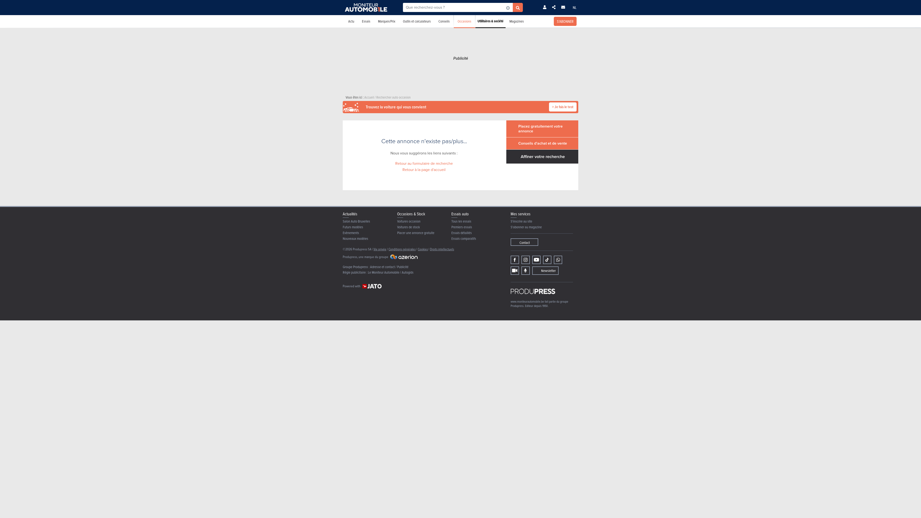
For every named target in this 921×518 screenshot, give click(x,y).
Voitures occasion (408, 221)
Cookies (423, 249)
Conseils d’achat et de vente (542, 143)
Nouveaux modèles (355, 238)
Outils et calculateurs (417, 21)
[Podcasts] (525, 270)
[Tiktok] (547, 260)
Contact (525, 242)
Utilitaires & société (490, 21)
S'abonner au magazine (526, 227)
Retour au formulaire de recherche (424, 163)
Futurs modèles (353, 227)
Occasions (464, 21)
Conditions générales (402, 249)
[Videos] (515, 270)
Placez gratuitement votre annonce (540, 129)
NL (575, 7)
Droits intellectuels (442, 249)
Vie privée (379, 249)
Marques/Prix (386, 21)
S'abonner (565, 21)
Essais (366, 21)
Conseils (444, 21)
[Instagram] (525, 260)
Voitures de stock (408, 227)
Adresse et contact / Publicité (389, 266)
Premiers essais (461, 227)
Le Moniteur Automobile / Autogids (390, 272)
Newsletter (548, 270)
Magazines (516, 21)
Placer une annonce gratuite (415, 232)
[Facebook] (515, 260)
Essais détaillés (461, 232)
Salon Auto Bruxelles (356, 221)
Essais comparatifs (463, 238)
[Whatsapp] (558, 260)
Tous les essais (461, 221)
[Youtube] (536, 260)
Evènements (351, 232)
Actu (351, 21)
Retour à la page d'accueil (424, 169)
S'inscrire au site (521, 221)
